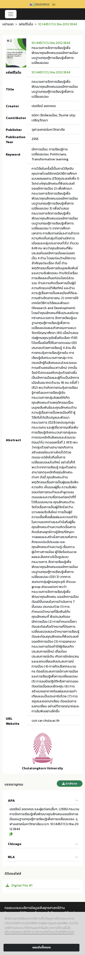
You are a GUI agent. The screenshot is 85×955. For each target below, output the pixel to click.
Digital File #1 (21, 885)
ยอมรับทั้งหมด (41, 947)
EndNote (71, 783)
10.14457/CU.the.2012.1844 (51, 42)
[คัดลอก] (44, 834)
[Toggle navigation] (11, 14)
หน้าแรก (8, 24)
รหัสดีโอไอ (26, 24)
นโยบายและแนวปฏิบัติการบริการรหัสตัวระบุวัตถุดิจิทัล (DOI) (39, 932)
